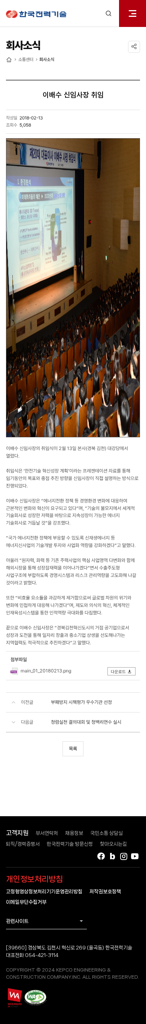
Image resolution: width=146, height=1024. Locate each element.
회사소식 (46, 59)
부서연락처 (47, 833)
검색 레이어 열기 (108, 13)
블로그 (112, 856)
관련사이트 (17, 921)
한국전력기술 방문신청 (70, 844)
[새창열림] (14, 997)
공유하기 (134, 47)
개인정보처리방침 (34, 879)
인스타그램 (123, 856)
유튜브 (135, 856)
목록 (73, 748)
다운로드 (118, 671)
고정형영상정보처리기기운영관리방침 (44, 891)
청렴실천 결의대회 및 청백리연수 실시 (86, 722)
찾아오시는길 (113, 844)
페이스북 (101, 856)
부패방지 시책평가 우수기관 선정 (81, 702)
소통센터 (25, 59)
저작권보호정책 (105, 891)
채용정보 (74, 833)
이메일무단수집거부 (26, 902)
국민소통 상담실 (106, 833)
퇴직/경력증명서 (23, 844)
